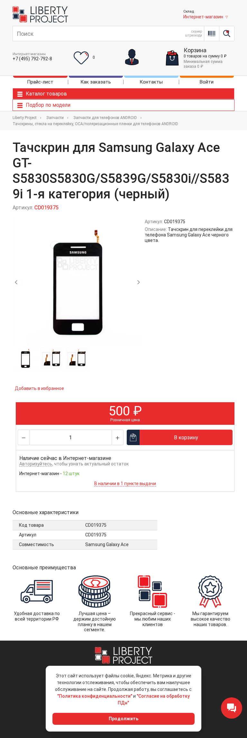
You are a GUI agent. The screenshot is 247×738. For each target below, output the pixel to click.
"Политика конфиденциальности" (94, 696)
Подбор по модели (48, 105)
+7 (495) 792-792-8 (32, 58)
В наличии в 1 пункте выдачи (125, 483)
